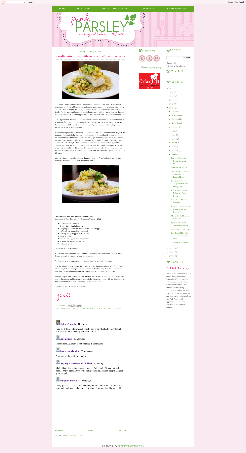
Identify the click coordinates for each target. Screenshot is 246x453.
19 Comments (61, 305)
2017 (171, 88)
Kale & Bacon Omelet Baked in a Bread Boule (179, 193)
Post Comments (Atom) (74, 435)
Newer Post (59, 430)
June (173, 135)
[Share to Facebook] (77, 305)
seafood (118, 308)
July (173, 131)
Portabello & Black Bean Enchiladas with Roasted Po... (180, 209)
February (175, 150)
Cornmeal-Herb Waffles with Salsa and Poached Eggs (180, 174)
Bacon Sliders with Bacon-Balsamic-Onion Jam (178, 161)
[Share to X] (74, 305)
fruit (74, 308)
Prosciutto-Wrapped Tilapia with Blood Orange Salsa (179, 183)
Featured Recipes (177, 9)
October (175, 119)
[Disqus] (90, 354)
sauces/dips (107, 308)
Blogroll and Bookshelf (116, 9)
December (176, 111)
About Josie (83, 9)
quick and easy (93, 308)
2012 (171, 108)
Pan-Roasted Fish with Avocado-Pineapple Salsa (90, 56)
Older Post (122, 430)
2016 (171, 92)
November (176, 115)
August (174, 127)
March (174, 146)
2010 (171, 252)
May (173, 139)
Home (62, 9)
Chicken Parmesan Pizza (180, 229)
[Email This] (69, 305)
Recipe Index (148, 9)
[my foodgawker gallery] (151, 67)
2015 (171, 96)
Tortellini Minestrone (179, 242)
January (175, 154)
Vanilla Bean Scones (179, 167)
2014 (171, 100)
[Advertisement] (76, 408)
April (174, 142)
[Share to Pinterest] (80, 305)
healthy (81, 308)
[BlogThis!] (72, 305)
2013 (171, 104)
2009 (171, 256)
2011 (171, 248)
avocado (66, 308)
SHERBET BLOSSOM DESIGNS (131, 446)
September (176, 123)
